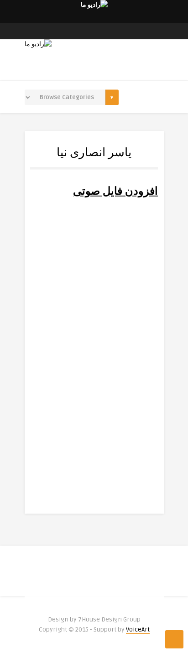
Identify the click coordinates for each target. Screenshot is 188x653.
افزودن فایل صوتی (115, 191)
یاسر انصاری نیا (94, 300)
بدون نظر (59, 435)
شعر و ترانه (95, 435)
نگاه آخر (131, 345)
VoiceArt (138, 629)
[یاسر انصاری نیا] (94, 243)
